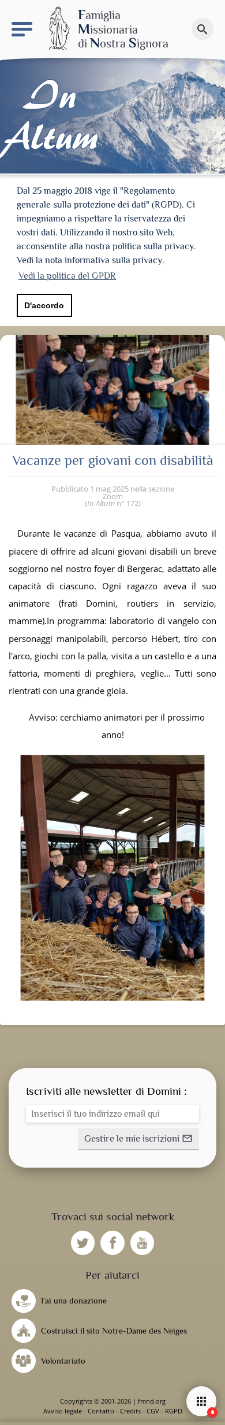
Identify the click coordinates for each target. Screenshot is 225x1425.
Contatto (101, 1410)
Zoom (113, 496)
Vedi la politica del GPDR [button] (67, 276)
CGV (153, 1410)
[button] (138, 1139)
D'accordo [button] (44, 305)
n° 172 (112, 503)
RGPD (173, 1410)
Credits (130, 1410)
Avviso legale (62, 1410)
